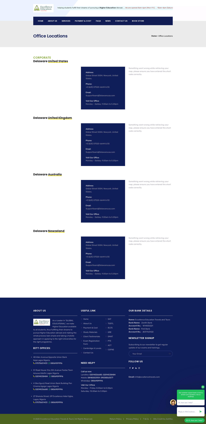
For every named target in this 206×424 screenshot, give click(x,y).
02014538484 (41, 376)
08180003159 (94, 378)
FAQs (98, 21)
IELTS (110, 328)
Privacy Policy (132, 419)
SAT (109, 319)
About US (52, 21)
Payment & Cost (90, 328)
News (108, 21)
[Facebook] (130, 368)
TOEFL (110, 323)
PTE (109, 341)
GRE (109, 332)
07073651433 (41, 363)
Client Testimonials (91, 336)
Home (40, 21)
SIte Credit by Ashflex (163, 419)
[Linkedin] (136, 368)
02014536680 (41, 389)
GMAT (110, 336)
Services (66, 21)
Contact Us (121, 21)
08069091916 (56, 363)
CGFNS (111, 349)
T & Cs (146, 419)
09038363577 (107, 378)
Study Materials (90, 332)
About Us (87, 323)
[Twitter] (132, 368)
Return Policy (116, 419)
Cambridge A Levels (92, 348)
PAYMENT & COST (83, 21)
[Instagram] (139, 368)
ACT (109, 345)
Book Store (138, 21)
